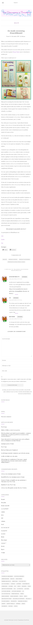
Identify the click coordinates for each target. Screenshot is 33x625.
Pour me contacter (6, 416)
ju (10, 297)
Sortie (3, 546)
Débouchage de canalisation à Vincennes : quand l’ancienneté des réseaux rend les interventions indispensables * (14, 461)
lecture (27, 588)
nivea (21, 596)
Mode (2, 537)
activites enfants (19, 576)
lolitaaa (23, 36)
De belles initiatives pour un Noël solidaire (16, 389)
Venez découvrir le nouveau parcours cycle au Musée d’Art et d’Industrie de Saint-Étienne (15, 439)
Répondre (24, 276)
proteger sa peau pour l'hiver (16, 261)
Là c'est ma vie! (5, 527)
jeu (15, 588)
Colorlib (15, 620)
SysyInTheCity (5, 477)
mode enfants (14, 596)
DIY (2, 518)
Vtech (15, 606)
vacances (4, 606)
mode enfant (5, 596)
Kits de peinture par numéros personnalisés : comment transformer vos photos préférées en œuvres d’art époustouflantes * (16, 434)
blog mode (19, 578)
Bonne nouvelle (5, 505)
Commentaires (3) (16, 255)
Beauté (16, 23)
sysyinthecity (14, 276)
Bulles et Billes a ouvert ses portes (10, 430)
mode (22, 593)
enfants (3, 521)
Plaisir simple (5, 601)
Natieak (12, 316)
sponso (18, 603)
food (2, 524)
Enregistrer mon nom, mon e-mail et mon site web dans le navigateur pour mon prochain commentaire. (16, 380)
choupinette (26, 583)
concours (4, 586)
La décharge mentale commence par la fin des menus (15, 453)
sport (23, 603)
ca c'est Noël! (4, 508)
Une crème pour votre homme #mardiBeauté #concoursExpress (17, 392)
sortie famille (11, 603)
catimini (19, 583)
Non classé (4, 540)
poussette (13, 601)
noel (25, 596)
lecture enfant (6, 591)
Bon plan (3, 502)
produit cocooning (24, 259)
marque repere (13, 259)
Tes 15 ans (4, 427)
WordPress (26, 620)
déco (2, 515)
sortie (3, 603)
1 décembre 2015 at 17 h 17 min (15, 279)
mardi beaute (15, 593)
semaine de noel (22, 601)
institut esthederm (7, 588)
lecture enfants (16, 591)
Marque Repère (16, 52)
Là (23, 591)
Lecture (3, 534)
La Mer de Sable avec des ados (9, 456)
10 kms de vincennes (7, 576)
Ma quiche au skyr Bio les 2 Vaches (17, 488)
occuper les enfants (18, 598)
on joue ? (3, 543)
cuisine (3, 512)
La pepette (4, 530)
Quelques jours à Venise (7, 443)
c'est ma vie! (22, 581)
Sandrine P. (4, 484)
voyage (3, 552)
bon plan (14, 581)
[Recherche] (31, 3)
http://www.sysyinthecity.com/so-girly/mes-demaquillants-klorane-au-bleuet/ (19, 291)
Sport (2, 549)
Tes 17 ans (4, 447)
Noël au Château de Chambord (9, 450)
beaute (5, 259)
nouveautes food (6, 598)
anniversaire (5, 578)
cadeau (13, 583)
